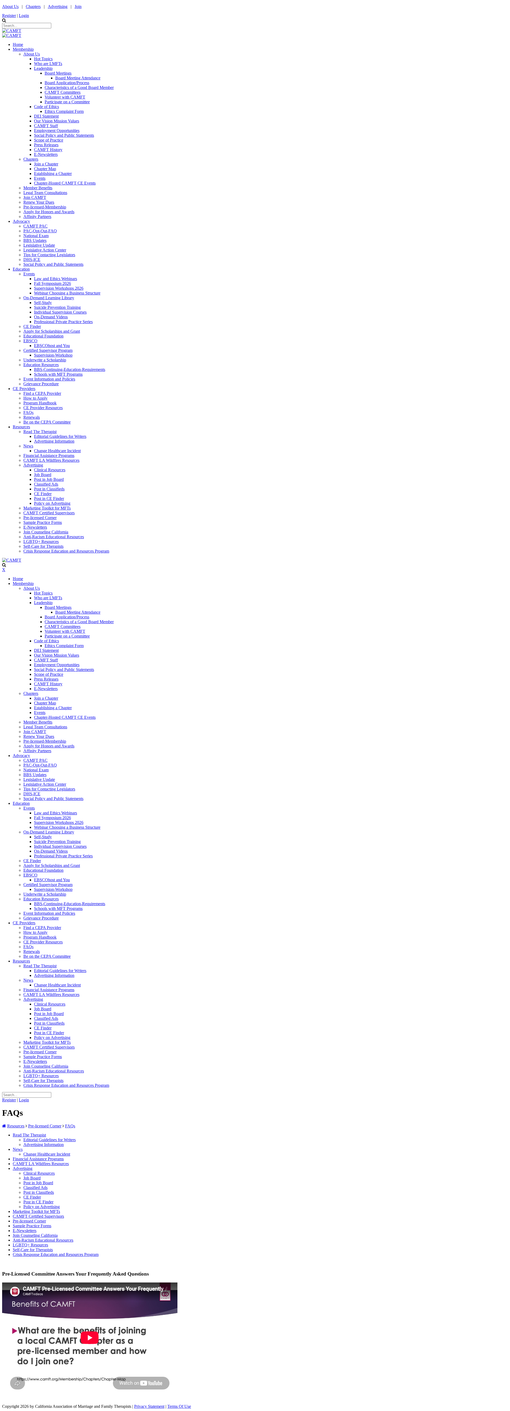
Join (78, 6)
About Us (10, 6)
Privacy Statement (149, 1406)
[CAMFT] (11, 30)
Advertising (57, 6)
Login (24, 15)
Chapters (33, 6)
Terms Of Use (179, 1406)
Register (9, 15)
